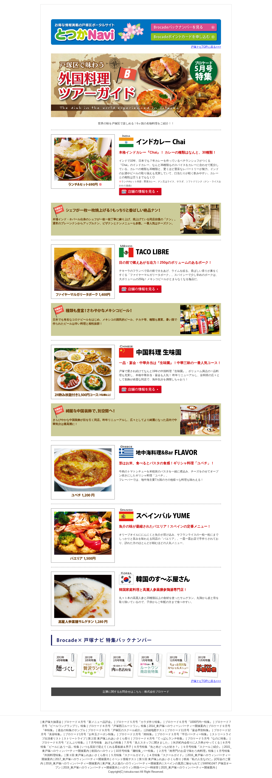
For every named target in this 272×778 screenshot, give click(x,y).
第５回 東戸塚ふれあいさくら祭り (160, 759)
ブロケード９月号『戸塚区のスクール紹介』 (115, 730)
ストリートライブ (75, 738)
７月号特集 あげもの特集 (104, 742)
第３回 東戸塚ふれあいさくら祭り (87, 755)
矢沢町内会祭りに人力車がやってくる (196, 742)
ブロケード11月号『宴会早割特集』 (189, 730)
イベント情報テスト (124, 759)
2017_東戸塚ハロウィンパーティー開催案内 (82, 759)
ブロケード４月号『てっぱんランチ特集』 (159, 738)
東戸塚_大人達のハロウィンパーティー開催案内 (132, 763)
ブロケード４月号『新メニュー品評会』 (88, 721)
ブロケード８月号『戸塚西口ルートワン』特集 (117, 726)
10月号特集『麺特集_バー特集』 (136, 750)
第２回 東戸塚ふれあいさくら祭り (109, 738)
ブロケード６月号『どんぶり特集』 (64, 742)
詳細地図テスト (155, 730)
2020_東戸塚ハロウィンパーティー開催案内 (188, 767)
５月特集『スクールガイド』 (129, 755)
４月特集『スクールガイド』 (167, 755)
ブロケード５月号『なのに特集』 (208, 738)
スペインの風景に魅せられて (182, 763)
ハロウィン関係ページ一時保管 (139, 767)
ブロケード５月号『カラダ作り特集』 (139, 721)
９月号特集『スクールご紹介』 (202, 746)
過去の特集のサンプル (71, 730)
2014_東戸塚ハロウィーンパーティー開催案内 (177, 726)
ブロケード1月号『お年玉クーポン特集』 (90, 734)
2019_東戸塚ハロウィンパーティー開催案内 (90, 767)
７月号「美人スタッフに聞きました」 (147, 742)
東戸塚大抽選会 (51, 721)
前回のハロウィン (102, 750)
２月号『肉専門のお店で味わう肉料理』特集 (186, 750)
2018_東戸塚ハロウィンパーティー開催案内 (72, 763)
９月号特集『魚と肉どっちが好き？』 (157, 746)
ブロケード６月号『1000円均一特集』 (188, 721)
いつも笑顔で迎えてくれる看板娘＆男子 (106, 746)
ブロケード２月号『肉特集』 (137, 734)
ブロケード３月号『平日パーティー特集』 (183, 734)
